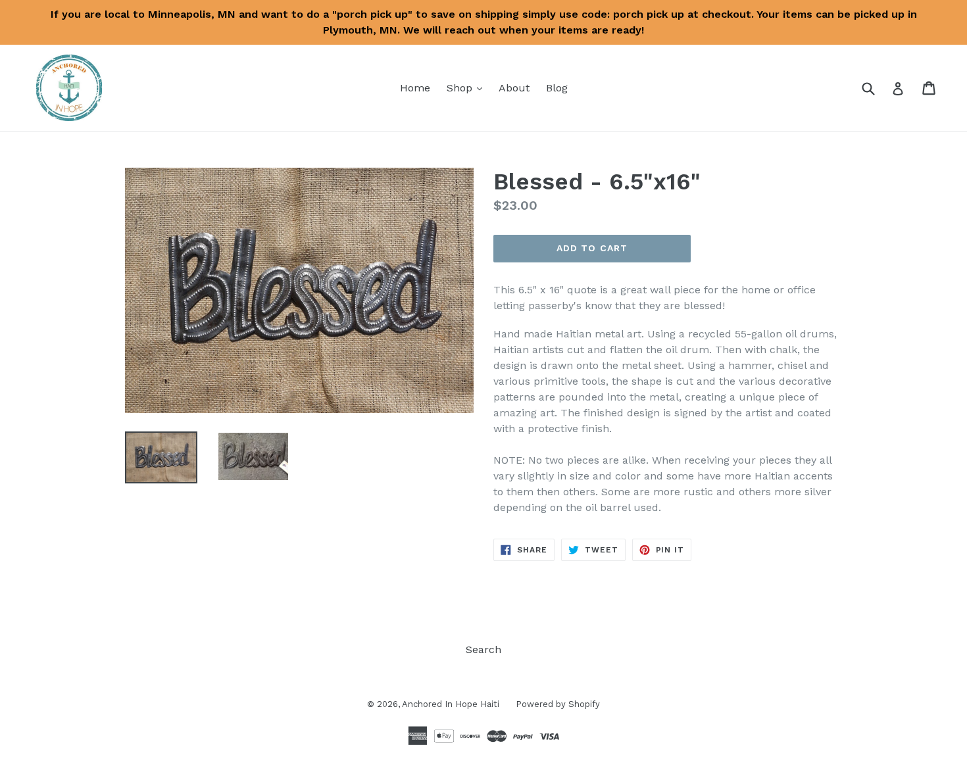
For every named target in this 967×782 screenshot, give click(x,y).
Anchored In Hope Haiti (450, 704)
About (514, 88)
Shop (468, 87)
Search (483, 649)
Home (415, 88)
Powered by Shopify (558, 704)
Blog (557, 88)
